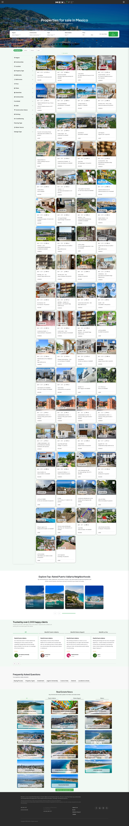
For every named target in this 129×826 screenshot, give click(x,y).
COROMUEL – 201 (102, 274)
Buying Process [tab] (18, 681)
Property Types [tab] (30, 681)
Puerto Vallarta (52, 698)
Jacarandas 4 (81, 132)
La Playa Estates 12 (82, 103)
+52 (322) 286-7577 (47, 811)
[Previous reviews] (14, 663)
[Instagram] (103, 808)
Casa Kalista (40, 75)
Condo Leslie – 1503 (62, 331)
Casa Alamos (81, 359)
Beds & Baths (68, 32)
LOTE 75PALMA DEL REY (83, 470)
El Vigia (59, 498)
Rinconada (39, 217)
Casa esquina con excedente (43, 387)
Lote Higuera (101, 132)
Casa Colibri (80, 274)
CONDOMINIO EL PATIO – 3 (84, 415)
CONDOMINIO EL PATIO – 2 (43, 415)
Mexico (102, 698)
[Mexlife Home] (64, 2)
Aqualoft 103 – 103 (102, 443)
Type (48, 32)
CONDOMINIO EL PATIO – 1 (64, 415)
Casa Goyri (100, 359)
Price (84, 32)
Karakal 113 (80, 386)
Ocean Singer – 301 (62, 133)
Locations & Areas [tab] (83, 681)
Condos (26, 50)
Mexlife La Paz (103, 632)
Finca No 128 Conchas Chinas (44, 132)
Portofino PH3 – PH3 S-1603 (104, 103)
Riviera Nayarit (77, 698)
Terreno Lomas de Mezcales (64, 526)
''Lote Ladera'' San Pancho (84, 189)
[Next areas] (59, 613)
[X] (106, 808)
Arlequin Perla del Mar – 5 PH (64, 359)
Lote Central (81, 73)
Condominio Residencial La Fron (85, 498)
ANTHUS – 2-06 (41, 245)
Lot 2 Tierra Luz (101, 386)
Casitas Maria (40, 189)
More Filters (104, 34)
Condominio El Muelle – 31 (64, 161)
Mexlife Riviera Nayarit (77, 632)
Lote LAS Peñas (101, 499)
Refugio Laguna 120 (42, 527)
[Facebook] (96, 808)
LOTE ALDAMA (40, 554)
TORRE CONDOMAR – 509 (43, 443)
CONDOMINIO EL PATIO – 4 (104, 415)
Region (14, 32)
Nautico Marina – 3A (103, 218)
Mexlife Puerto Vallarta (51, 632)
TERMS (74, 814)
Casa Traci (100, 472)
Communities (33, 32)
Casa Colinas (60, 387)
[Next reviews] (18, 663)
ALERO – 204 (101, 303)
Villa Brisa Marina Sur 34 (104, 189)
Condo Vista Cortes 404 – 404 (85, 303)
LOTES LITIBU (81, 244)
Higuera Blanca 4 (41, 159)
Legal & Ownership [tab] (52, 681)
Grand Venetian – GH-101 (104, 74)
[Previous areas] (55, 613)
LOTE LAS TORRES (41, 499)
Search (113, 35)
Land (39, 50)
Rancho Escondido (62, 74)
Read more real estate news (64, 790)
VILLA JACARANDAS (62, 103)
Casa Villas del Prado (62, 443)
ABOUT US (75, 807)
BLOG (73, 809)
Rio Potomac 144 (41, 303)
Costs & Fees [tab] (64, 681)
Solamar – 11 (61, 189)
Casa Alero (80, 161)
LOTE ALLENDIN (102, 330)
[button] (2, 2)
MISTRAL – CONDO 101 (63, 302)
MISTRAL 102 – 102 (41, 274)
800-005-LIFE (24, 807)
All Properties (18, 50)
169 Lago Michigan (62, 218)
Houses (33, 50)
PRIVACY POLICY (76, 812)
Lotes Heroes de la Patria (104, 527)
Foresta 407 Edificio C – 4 (63, 472)
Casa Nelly (80, 528)
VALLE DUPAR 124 (41, 472)
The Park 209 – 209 (62, 274)
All (26, 632)
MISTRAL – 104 (81, 330)
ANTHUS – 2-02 (81, 217)
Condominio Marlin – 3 (42, 331)
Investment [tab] (40, 681)
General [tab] (73, 681)
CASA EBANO (81, 443)
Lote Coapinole (61, 555)
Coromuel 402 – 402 (103, 160)
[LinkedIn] (99, 808)
